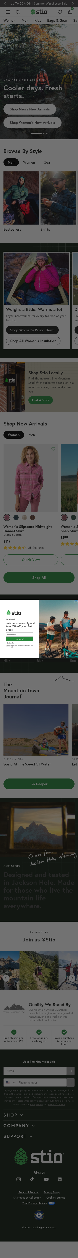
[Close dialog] (76, 601)
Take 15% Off (19, 639)
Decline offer (10, 643)
